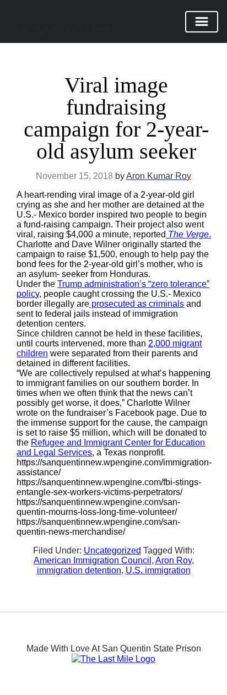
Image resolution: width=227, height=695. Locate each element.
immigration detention (79, 570)
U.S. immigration (158, 570)
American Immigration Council (93, 560)
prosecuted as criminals (136, 303)
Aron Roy (173, 560)
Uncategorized (112, 550)
